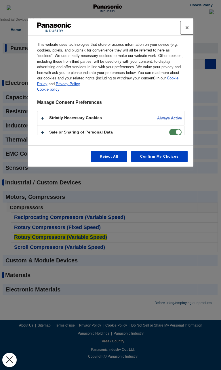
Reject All (109, 157)
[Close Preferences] (9, 360)
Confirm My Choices (159, 157)
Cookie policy (48, 89)
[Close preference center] (187, 27)
